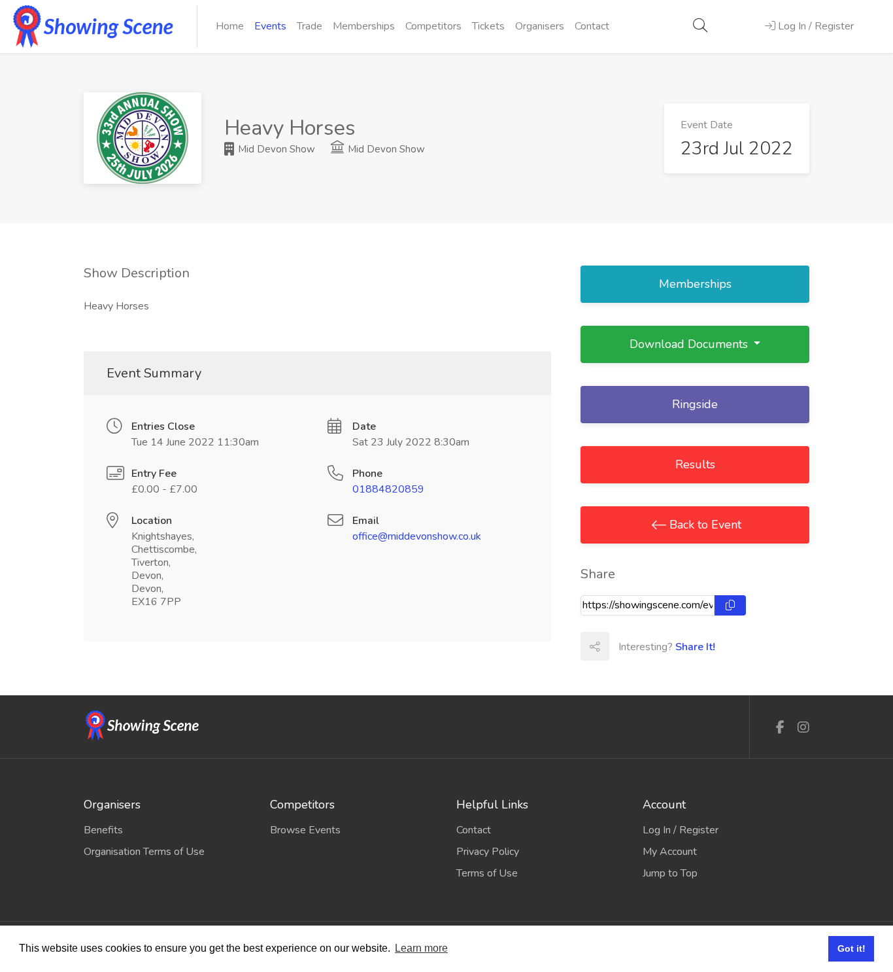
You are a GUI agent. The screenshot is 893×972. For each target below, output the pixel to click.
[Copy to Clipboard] (730, 605)
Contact (592, 26)
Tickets (488, 26)
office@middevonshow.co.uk (416, 536)
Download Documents (690, 344)
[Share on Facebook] (623, 646)
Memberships (364, 26)
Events (270, 26)
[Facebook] (780, 728)
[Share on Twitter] (651, 646)
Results (695, 464)
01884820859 (388, 489)
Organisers (539, 26)
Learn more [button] (421, 948)
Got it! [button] (851, 948)
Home (230, 26)
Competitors (433, 26)
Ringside (695, 404)
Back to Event (703, 524)
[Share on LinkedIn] (680, 646)
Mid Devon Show (275, 149)
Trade (309, 26)
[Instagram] (803, 728)
